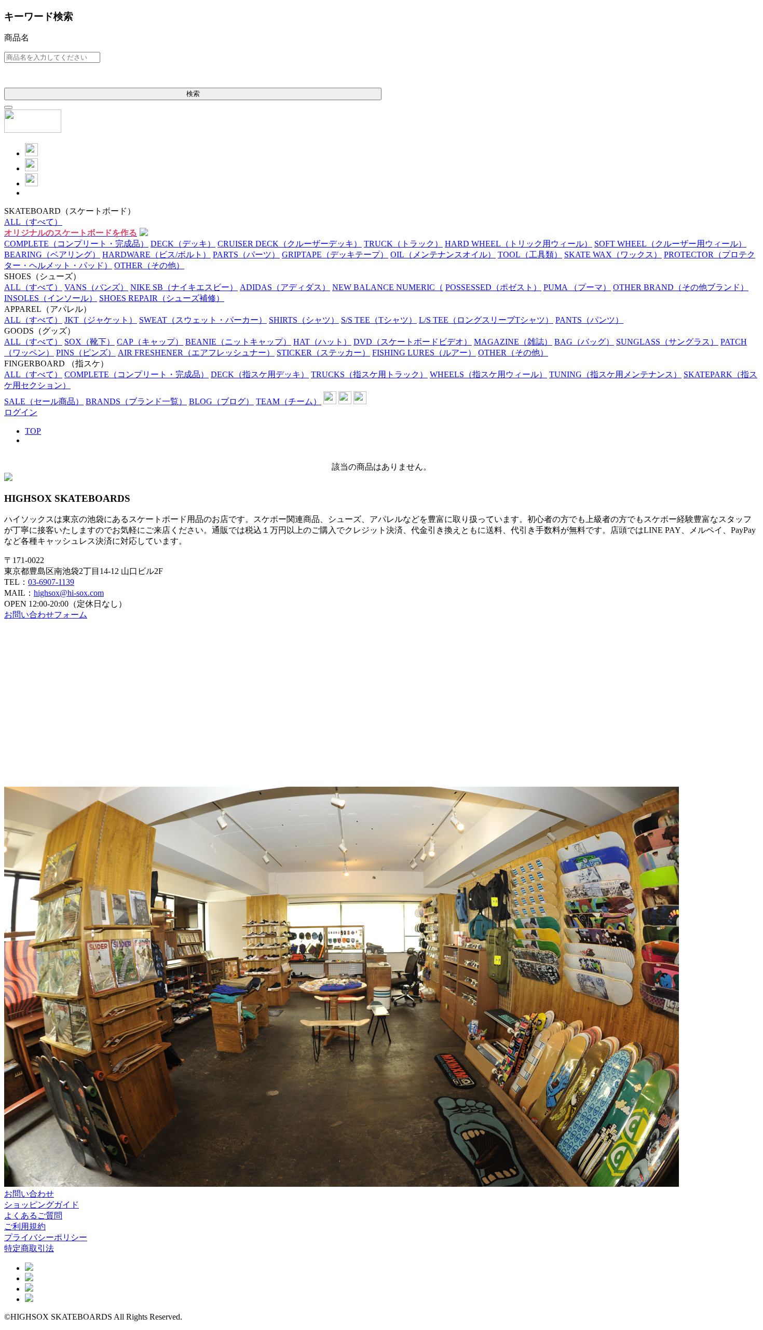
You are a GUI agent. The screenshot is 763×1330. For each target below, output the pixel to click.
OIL (443, 254)
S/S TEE (379, 320)
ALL (33, 221)
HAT (322, 341)
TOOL (530, 254)
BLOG (221, 401)
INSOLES (50, 298)
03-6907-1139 (51, 582)
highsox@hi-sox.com (69, 592)
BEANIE (238, 341)
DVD (412, 341)
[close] (8, 107)
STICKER (323, 352)
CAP (150, 341)
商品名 (16, 37)
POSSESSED (493, 287)
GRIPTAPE (335, 254)
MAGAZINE (513, 341)
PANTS (589, 320)
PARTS (246, 254)
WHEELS (488, 374)
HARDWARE (156, 254)
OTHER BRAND (680, 287)
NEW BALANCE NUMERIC (387, 287)
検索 (193, 94)
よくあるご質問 (33, 1215)
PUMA (577, 287)
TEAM (288, 401)
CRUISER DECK (289, 243)
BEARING (52, 254)
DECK (183, 243)
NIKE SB (184, 287)
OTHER (149, 265)
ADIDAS (285, 287)
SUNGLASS (667, 341)
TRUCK (403, 243)
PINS (86, 352)
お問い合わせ (29, 1193)
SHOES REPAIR (161, 298)
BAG (584, 341)
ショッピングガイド (41, 1204)
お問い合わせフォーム (45, 614)
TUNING (615, 374)
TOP (33, 431)
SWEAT (203, 320)
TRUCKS (369, 374)
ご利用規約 (25, 1226)
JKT (100, 320)
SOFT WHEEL (670, 243)
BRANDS (136, 401)
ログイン (20, 412)
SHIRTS (304, 320)
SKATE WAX (613, 254)
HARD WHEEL (518, 243)
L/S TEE (486, 320)
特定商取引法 (29, 1248)
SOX (89, 341)
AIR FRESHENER (196, 352)
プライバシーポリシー (45, 1237)
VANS (96, 287)
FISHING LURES (424, 352)
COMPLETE (76, 243)
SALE (44, 401)
